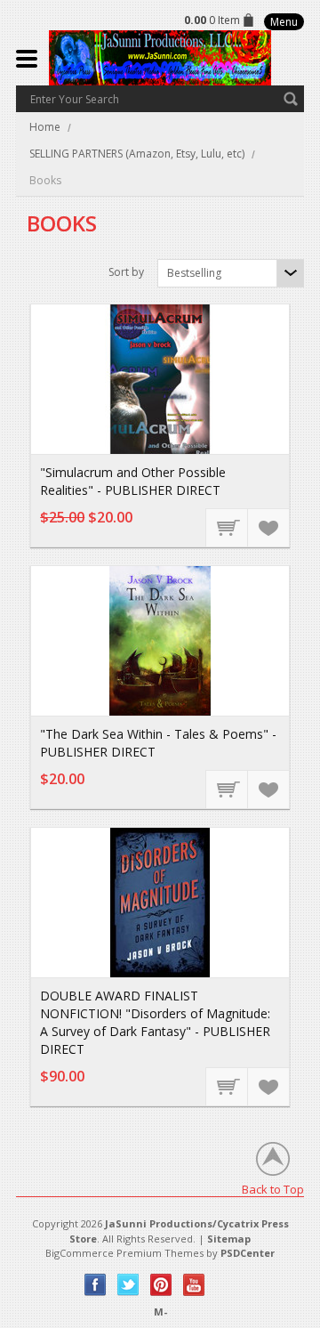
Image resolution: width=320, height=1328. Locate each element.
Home (44, 126)
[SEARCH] (290, 98)
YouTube (194, 1285)
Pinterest (161, 1285)
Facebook (95, 1285)
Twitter (128, 1285)
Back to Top (273, 1188)
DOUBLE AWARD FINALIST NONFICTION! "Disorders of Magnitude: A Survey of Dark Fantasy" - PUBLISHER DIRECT (155, 1022)
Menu (284, 21)
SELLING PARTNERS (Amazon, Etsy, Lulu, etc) (136, 153)
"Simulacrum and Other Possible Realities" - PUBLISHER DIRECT (133, 481)
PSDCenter (247, 1252)
